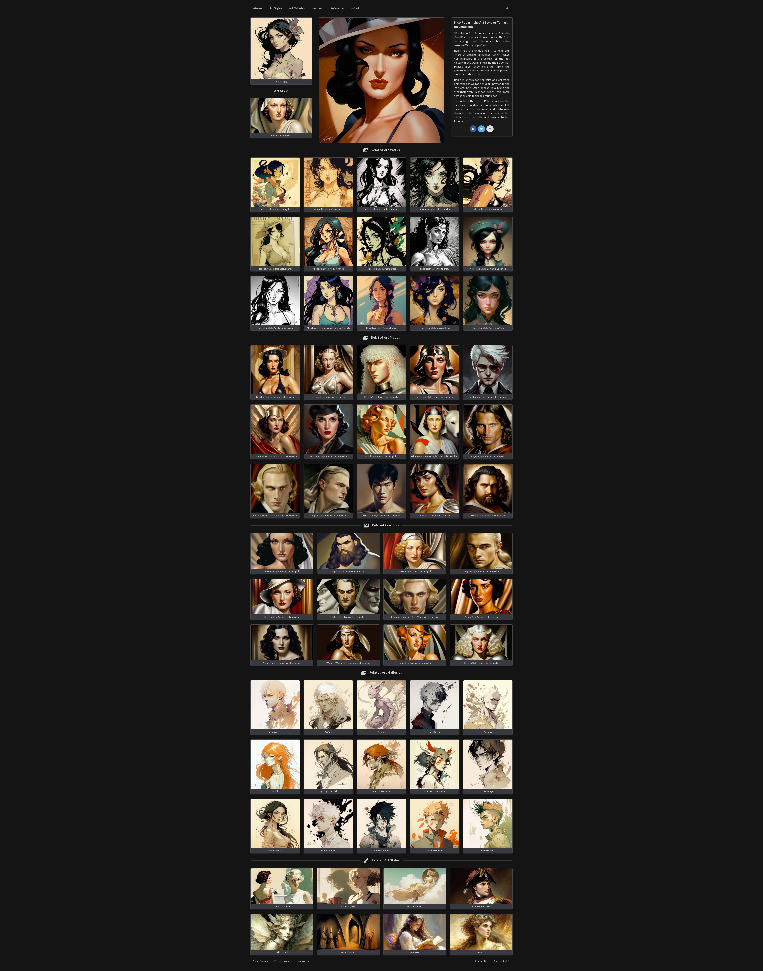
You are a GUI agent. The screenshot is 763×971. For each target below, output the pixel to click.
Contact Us (481, 961)
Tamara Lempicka (288, 515)
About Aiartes (260, 961)
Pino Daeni (414, 952)
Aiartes (257, 8)
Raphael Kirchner (283, 268)
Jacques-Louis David (481, 906)
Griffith (368, 397)
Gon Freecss (488, 850)
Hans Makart (481, 952)
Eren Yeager (488, 791)
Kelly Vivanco (337, 268)
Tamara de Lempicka (281, 135)
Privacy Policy (281, 961)
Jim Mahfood (389, 268)
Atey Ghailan (390, 328)
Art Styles (275, 8)
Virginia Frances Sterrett (337, 328)
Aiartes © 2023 (502, 961)
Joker (335, 617)
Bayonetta (421, 397)
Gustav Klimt (443, 328)
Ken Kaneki (474, 397)
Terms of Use (302, 961)
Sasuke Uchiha (381, 850)
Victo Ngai (283, 209)
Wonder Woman (261, 456)
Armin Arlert (275, 732)
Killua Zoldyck (328, 850)
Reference (337, 8)
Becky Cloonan (390, 209)
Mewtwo (381, 732)
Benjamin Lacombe (496, 268)
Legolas (315, 515)
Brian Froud (282, 952)
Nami (368, 456)
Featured (317, 8)
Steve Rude (496, 209)
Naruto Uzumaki (434, 850)
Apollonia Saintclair (283, 328)
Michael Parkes (415, 906)
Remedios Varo (496, 328)
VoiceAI (356, 8)
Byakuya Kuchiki (328, 791)
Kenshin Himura (381, 791)
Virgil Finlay (443, 268)
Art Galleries (297, 8)
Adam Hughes (348, 906)
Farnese (315, 397)
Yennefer (315, 456)
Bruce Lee (368, 515)
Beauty (268, 617)
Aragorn (474, 456)
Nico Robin (281, 81)
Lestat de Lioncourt (263, 515)
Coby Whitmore (282, 906)
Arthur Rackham (443, 209)
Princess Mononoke (421, 456)
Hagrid (474, 515)
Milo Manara (336, 209)
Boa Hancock (275, 850)
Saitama (488, 732)
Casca (421, 515)
